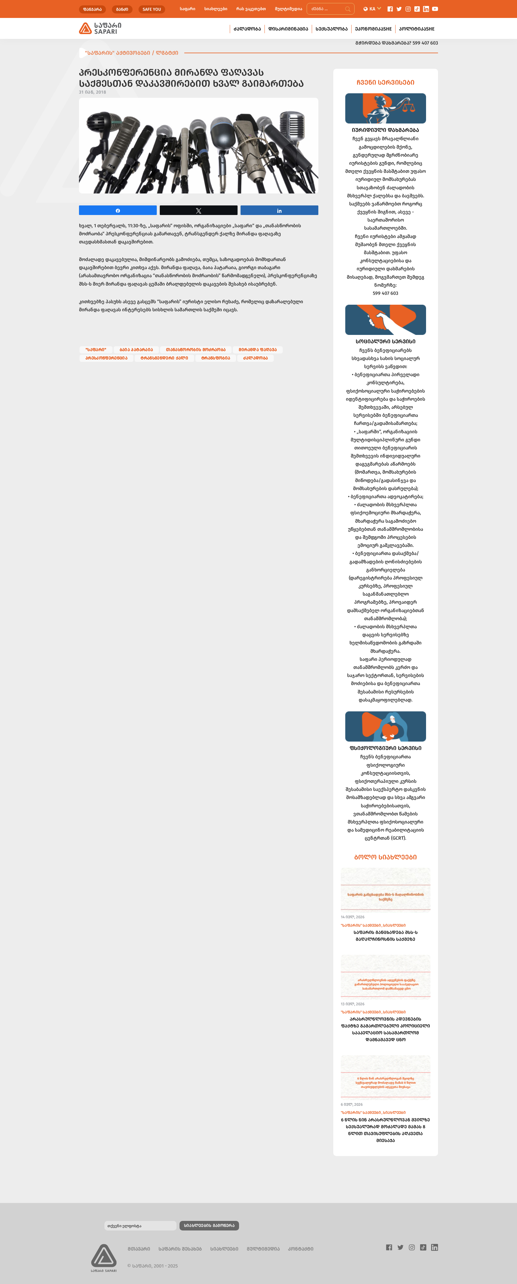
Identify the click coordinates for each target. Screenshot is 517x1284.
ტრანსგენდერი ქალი (164, 358)
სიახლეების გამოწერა (209, 1225)
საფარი (187, 8)
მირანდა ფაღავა (258, 349)
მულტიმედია (288, 8)
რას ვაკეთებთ (251, 8)
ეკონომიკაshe (373, 29)
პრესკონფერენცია (106, 358)
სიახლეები (215, 8)
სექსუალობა (332, 29)
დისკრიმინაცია (288, 29)
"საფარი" (96, 349)
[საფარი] (100, 28)
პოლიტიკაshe (416, 29)
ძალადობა (247, 29)
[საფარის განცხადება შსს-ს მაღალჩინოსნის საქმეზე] (386, 898)
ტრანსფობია (215, 358)
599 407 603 (425, 43)
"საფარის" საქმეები (361, 925)
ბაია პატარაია (136, 349)
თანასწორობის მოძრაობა (196, 349)
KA (372, 9)
